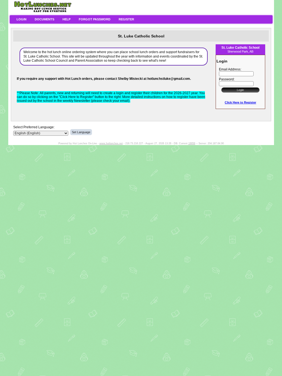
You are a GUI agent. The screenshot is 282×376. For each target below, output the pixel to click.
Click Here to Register (240, 102)
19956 (191, 143)
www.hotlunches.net (111, 143)
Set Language (81, 132)
